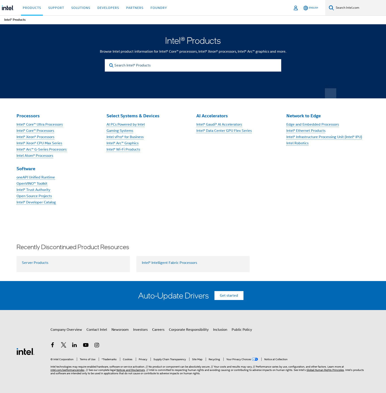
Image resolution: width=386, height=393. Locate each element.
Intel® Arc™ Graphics (122, 143)
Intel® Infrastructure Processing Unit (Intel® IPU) (324, 137)
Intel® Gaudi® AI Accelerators (219, 124)
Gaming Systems (120, 130)
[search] (111, 65)
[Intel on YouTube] (86, 346)
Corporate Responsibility (189, 329)
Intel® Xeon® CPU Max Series (39, 143)
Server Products (35, 263)
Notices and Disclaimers (130, 370)
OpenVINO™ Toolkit (32, 183)
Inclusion (220, 329)
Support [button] (56, 8)
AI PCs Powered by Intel (126, 124)
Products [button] (32, 8)
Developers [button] (108, 8)
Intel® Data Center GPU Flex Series (224, 130)
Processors (28, 115)
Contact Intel (96, 329)
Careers (158, 329)
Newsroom (120, 329)
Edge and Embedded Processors (312, 124)
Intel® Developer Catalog (36, 202)
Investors (140, 329)
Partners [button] (134, 8)
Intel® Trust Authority (33, 190)
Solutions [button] (80, 8)
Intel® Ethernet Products (305, 130)
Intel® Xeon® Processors (35, 137)
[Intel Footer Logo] (25, 351)
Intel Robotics (297, 143)
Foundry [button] (159, 8)
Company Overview (66, 329)
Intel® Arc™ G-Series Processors (42, 149)
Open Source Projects (34, 196)
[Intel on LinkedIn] (74, 346)
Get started (229, 295)
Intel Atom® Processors (35, 155)
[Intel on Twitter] (63, 346)
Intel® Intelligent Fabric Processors (169, 263)
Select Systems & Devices (133, 115)
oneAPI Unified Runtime (36, 177)
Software (26, 168)
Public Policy (242, 329)
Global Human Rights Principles (325, 370)
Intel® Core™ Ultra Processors (40, 124)
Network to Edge (303, 115)
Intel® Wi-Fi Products (123, 149)
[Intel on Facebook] (52, 346)
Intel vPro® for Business (125, 137)
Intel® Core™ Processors (35, 130)
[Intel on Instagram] (97, 346)
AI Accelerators (212, 115)
